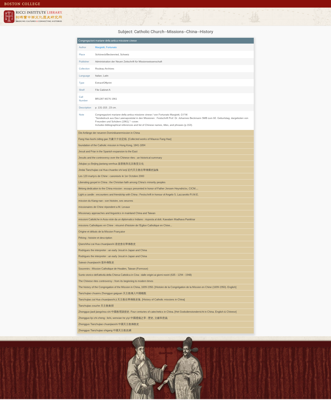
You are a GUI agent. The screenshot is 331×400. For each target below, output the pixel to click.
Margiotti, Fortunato (106, 47)
